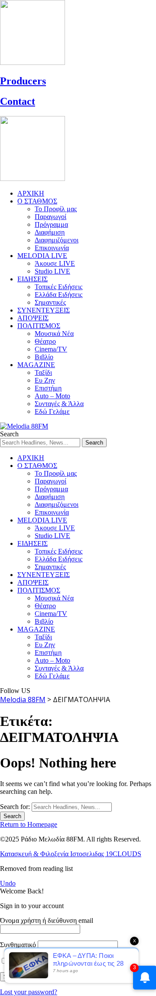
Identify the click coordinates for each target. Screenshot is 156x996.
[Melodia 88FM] (24, 426)
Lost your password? (28, 992)
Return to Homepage (28, 824)
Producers (23, 81)
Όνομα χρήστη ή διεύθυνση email (46, 920)
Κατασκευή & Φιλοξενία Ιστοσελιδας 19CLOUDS (70, 853)
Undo (8, 883)
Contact (17, 101)
